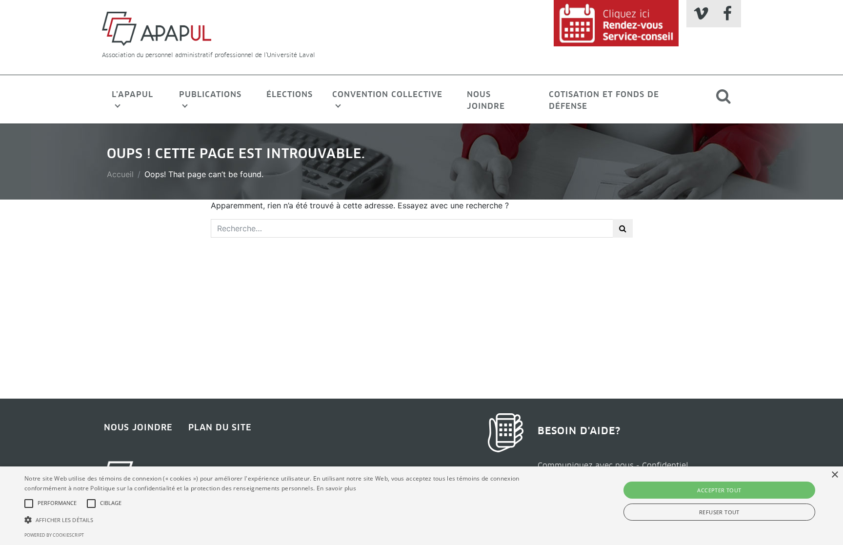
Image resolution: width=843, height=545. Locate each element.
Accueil (120, 174)
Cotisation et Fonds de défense (604, 100)
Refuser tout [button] (719, 512)
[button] (29, 503)
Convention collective (387, 94)
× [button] (834, 475)
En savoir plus (336, 488)
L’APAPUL (132, 94)
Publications (210, 94)
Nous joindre (486, 100)
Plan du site (220, 427)
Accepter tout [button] (719, 490)
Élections (289, 94)
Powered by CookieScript (54, 535)
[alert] (421, 505)
